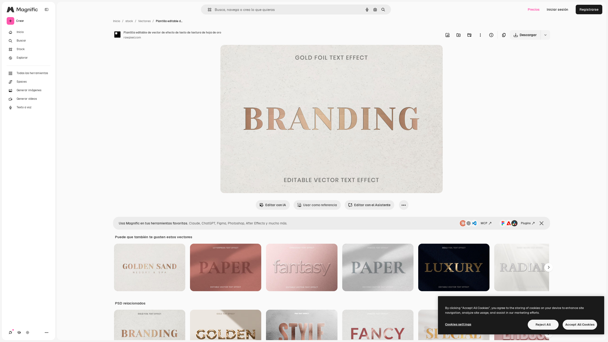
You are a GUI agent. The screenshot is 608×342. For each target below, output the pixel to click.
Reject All (543, 325)
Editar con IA (275, 205)
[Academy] (19, 332)
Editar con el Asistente (372, 205)
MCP (484, 223)
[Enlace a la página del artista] (117, 35)
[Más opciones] (480, 35)
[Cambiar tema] (27, 332)
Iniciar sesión (557, 9)
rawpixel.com (132, 37)
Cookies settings (458, 324)
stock (129, 21)
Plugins (526, 223)
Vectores (144, 21)
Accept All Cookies (579, 325)
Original (250, 54)
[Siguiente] (548, 267)
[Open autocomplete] (207, 9)
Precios (534, 9)
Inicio (116, 21)
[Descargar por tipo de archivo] (545, 35)
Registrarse (589, 9)
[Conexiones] (10, 332)
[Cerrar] (541, 223)
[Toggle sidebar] (46, 9)
